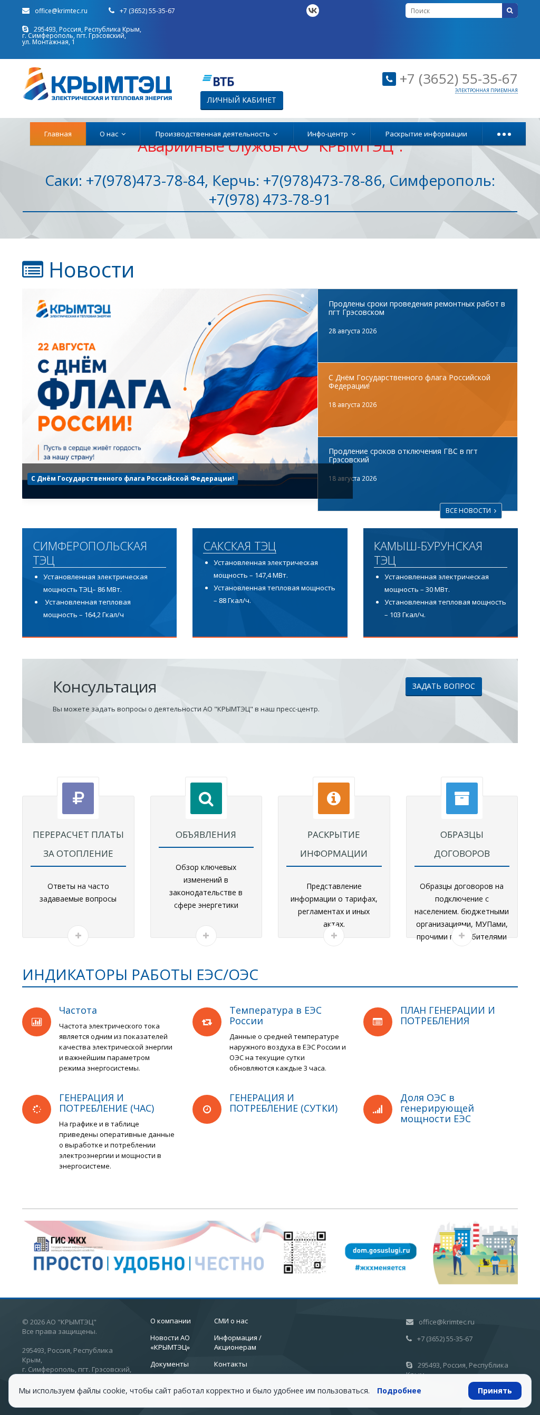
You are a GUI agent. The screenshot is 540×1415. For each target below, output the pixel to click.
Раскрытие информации (426, 133)
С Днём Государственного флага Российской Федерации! (409, 381)
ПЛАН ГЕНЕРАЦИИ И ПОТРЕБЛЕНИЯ (447, 1015)
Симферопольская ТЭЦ (90, 553)
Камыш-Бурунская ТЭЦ (428, 553)
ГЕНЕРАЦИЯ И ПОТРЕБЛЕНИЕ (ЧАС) (106, 1102)
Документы (169, 1364)
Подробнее (399, 1391)
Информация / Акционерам (238, 1342)
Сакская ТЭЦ (239, 546)
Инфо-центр (329, 133)
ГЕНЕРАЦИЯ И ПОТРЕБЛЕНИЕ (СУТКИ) (283, 1102)
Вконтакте (312, 10)
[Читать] (78, 935)
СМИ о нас (231, 1320)
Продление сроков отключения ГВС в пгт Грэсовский (124, 478)
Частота (78, 1010)
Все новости (470, 510)
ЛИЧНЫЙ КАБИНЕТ (241, 100)
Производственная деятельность (214, 133)
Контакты (230, 1364)
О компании (170, 1320)
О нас (110, 133)
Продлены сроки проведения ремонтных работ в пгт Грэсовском (417, 308)
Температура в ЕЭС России (275, 1015)
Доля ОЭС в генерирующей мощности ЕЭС (437, 1108)
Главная (58, 133)
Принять (495, 1391)
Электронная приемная (486, 90)
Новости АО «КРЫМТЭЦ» (170, 1342)
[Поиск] (510, 10)
